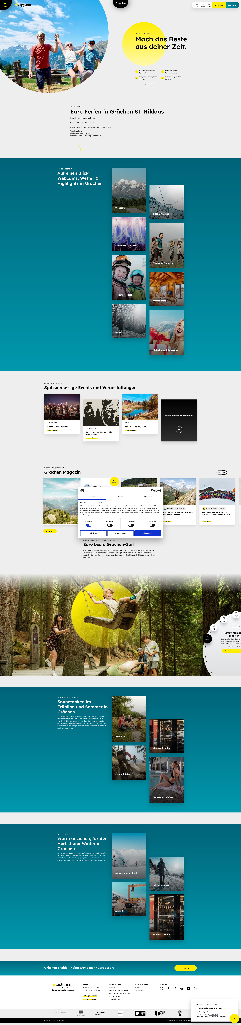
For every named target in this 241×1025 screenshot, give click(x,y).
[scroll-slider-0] (147, 86)
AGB (54, 1020)
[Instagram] (161, 989)
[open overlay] (234, 1018)
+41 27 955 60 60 (90, 999)
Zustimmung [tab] (92, 497)
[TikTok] (175, 989)
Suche (209, 6)
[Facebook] (168, 989)
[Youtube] (181, 989)
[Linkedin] (188, 989)
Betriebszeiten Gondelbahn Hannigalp (209, 1008)
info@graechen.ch (90, 996)
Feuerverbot (88, 133)
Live (197, 6)
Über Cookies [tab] (148, 497)
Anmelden (185, 968)
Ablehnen (93, 533)
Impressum (47, 1020)
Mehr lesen (167, 521)
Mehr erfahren (53, 430)
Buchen (233, 5)
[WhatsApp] (195, 989)
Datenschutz (60, 1020)
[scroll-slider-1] (152, 86)
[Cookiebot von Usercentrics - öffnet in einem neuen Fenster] (152, 490)
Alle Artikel (50, 531)
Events (203, 6)
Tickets (220, 5)
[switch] (110, 525)
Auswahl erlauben (120, 533)
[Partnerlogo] (61, 1013)
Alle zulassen (147, 533)
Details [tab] (120, 497)
